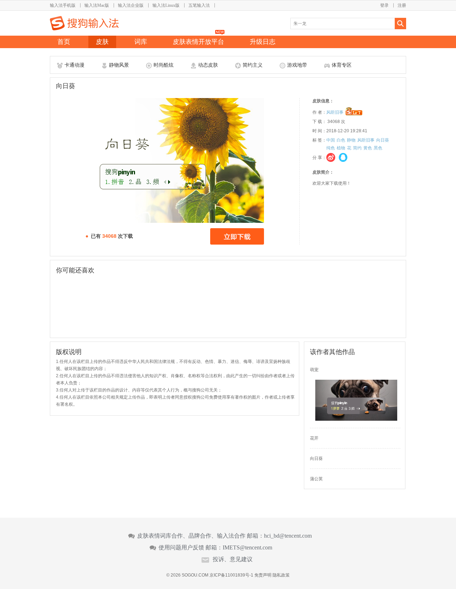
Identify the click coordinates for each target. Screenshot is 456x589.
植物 (341, 147)
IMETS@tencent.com (247, 547)
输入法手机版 (63, 5)
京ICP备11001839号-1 (231, 575)
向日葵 (382, 140)
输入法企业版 (131, 5)
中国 (330, 140)
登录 (384, 5)
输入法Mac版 (96, 5)
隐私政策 (281, 575)
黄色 (367, 147)
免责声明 (262, 575)
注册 (402, 5)
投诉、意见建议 (233, 559)
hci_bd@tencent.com (288, 536)
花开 (314, 438)
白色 (341, 140)
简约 (357, 147)
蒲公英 (316, 478)
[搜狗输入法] (84, 23)
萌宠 (314, 369)
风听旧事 (334, 112)
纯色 (330, 147)
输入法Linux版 (166, 5)
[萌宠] (356, 419)
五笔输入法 (199, 5)
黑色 (378, 147)
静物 (351, 140)
